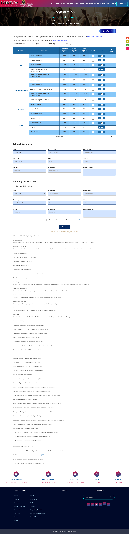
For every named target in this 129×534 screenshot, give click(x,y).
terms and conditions (75, 220)
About (57, 3)
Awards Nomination (67, 3)
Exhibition (17, 510)
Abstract (17, 499)
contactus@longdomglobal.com (75, 482)
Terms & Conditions (35, 517)
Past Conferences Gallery (37, 513)
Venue (99, 3)
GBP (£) (68, 44)
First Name (52, 149)
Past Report (105, 3)
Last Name (87, 149)
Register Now (122, 3)
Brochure (17, 503)
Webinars (17, 513)
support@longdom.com (60, 40)
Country (16, 158)
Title (15, 149)
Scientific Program (19, 506)
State (85, 158)
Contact (113, 3)
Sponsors (33, 506)
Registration (33, 499)
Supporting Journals (36, 510)
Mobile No (52, 168)
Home (52, 3)
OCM (31, 503)
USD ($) (52, 44)
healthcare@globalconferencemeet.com (45, 455)
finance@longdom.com (94, 37)
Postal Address (88, 168)
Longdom (73, 531)
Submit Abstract (79, 3)
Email (15, 168)
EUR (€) (36, 44)
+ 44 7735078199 (97, 482)
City (49, 158)
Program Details (91, 3)
